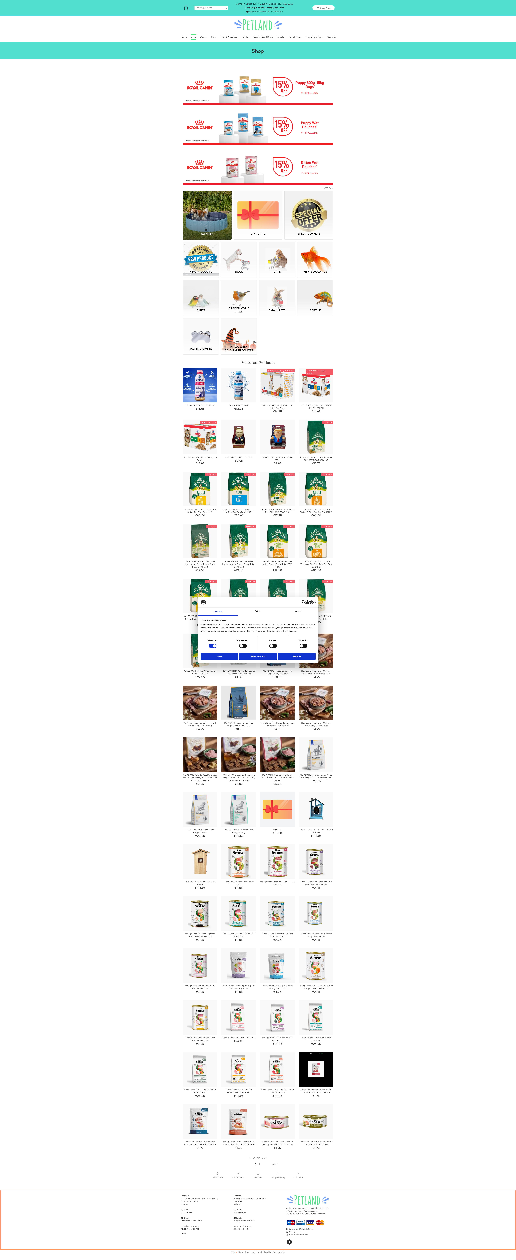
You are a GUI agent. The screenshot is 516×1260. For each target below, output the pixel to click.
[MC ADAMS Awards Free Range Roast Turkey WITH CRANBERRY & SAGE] (277, 754)
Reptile (280, 37)
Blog (183, 1233)
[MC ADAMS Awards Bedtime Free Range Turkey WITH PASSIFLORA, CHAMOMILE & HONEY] (238, 754)
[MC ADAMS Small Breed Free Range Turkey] (238, 809)
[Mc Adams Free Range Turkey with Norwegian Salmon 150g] (277, 703)
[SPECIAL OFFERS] (308, 210)
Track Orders (238, 1177)
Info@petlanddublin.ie (191, 1221)
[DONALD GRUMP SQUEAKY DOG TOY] (277, 437)
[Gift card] (277, 809)
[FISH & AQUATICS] (315, 254)
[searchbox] (211, 8)
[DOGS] (239, 254)
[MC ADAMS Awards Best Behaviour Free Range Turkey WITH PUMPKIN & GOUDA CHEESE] (200, 754)
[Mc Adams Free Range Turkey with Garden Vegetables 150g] (200, 703)
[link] (203, 37)
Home (183, 37)
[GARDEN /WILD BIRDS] (239, 292)
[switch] (243, 646)
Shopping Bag (278, 1177)
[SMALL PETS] (277, 292)
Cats (213, 37)
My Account (217, 1177)
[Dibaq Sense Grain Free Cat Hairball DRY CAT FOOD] (238, 1069)
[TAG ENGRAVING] (201, 331)
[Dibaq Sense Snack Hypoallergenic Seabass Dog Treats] (238, 965)
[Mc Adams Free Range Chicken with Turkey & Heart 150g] (316, 703)
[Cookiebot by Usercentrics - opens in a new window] (304, 602)
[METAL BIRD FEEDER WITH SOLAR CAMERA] (316, 809)
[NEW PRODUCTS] (201, 254)
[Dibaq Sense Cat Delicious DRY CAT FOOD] (277, 1017)
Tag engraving (314, 37)
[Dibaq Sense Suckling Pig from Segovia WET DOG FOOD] (200, 913)
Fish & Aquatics (229, 37)
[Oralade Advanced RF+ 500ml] (200, 385)
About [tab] (298, 611)
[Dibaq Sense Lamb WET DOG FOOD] (277, 861)
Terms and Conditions (298, 1235)
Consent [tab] (218, 611)
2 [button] (260, 1164)
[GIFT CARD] (258, 210)
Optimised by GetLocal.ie (271, 1252)
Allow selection (258, 656)
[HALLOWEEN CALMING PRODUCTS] (239, 331)
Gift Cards (298, 1177)
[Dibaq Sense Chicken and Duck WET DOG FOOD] (200, 1017)
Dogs (202, 37)
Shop (193, 37)
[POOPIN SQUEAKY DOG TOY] (238, 437)
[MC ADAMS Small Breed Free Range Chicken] (200, 809)
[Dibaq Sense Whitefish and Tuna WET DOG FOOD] (277, 913)
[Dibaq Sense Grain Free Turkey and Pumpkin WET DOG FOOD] (316, 965)
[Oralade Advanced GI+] (238, 385)
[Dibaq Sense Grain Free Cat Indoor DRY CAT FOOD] (200, 1069)
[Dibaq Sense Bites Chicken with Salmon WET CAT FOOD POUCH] (238, 1121)
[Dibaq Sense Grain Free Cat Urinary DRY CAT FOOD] (277, 1069)
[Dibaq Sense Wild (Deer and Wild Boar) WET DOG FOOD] (316, 861)
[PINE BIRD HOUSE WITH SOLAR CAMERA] (200, 861)
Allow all (297, 656)
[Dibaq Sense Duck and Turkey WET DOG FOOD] (238, 913)
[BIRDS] (201, 292)
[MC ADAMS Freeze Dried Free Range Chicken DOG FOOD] (238, 703)
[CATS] (277, 254)
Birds (245, 37)
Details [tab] (258, 611)
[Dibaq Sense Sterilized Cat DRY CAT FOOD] (316, 1017)
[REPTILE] (315, 292)
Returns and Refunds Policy (301, 1229)
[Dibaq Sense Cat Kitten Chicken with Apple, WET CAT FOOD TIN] (277, 1121)
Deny (219, 656)
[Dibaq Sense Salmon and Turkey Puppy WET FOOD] (316, 913)
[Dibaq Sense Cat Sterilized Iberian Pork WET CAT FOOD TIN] (316, 1121)
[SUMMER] (207, 210)
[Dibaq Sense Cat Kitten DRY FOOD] (238, 1017)
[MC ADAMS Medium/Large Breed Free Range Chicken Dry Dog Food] (316, 754)
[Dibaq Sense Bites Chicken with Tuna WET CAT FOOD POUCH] (316, 1069)
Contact (331, 37)
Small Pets (295, 37)
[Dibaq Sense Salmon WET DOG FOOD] (238, 861)
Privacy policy (295, 1232)
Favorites (258, 1177)
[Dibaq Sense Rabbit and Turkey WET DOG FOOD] (200, 965)
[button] (323, 7)
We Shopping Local (243, 1252)
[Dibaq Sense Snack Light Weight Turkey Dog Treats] (277, 965)
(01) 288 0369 (286, 4)
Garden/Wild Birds (263, 37)
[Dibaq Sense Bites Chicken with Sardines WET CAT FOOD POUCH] (200, 1121)
